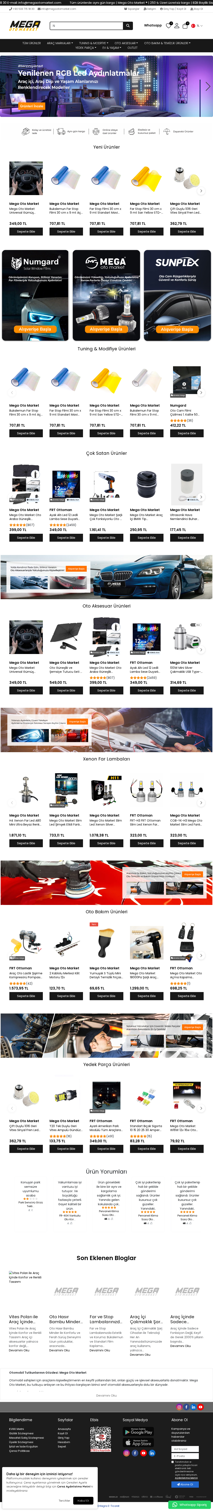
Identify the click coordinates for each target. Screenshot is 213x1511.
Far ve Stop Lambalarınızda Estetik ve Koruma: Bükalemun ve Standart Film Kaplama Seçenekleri (106, 1319)
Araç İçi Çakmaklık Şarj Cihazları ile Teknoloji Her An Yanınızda (146, 1319)
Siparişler (133, 9)
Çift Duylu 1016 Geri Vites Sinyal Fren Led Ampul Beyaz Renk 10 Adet (185, 211)
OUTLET (132, 48)
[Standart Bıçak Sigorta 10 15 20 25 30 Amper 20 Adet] (146, 1095)
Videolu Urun (33, 500)
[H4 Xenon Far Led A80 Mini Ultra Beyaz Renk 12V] (26, 790)
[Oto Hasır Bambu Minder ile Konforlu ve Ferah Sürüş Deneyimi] (66, 1292)
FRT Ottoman (61, 509)
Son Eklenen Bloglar (106, 1258)
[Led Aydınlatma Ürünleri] (106, 86)
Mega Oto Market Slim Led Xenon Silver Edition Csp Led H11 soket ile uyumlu (106, 823)
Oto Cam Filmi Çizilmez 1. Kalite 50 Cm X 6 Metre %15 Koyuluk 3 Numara (184, 413)
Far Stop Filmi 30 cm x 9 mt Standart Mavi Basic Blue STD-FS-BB (105, 211)
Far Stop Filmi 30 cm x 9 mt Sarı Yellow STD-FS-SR (146, 211)
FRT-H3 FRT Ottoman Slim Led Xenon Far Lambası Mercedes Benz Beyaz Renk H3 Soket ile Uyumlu (145, 823)
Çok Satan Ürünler (106, 453)
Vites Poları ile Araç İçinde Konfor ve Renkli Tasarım (25, 1319)
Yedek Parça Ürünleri (106, 1064)
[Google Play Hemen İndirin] (144, 1431)
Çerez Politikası (19, 1451)
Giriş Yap (63, 1438)
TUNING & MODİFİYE (92, 43)
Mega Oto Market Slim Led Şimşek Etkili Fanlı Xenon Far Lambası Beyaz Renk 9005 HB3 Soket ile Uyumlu (66, 823)
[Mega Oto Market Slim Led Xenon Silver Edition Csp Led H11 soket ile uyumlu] (106, 790)
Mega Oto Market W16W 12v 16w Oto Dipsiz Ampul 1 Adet (184, 1128)
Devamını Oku (19, 1350)
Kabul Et (83, 1500)
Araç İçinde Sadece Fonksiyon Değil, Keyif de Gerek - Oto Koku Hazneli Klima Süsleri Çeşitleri (187, 1319)
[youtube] (200, 1407)
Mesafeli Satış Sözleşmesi (26, 1438)
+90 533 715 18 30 (24, 9)
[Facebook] (135, 1452)
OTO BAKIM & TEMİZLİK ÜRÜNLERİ (166, 43)
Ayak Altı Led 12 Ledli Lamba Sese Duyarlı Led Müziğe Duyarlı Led (66, 517)
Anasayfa (64, 1429)
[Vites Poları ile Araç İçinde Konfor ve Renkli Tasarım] (26, 1292)
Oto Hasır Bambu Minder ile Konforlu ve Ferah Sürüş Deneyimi (64, 1319)
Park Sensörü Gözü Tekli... (31, 1204)
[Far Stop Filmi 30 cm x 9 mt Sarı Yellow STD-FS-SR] (146, 178)
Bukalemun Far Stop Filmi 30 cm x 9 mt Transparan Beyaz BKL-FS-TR (146, 413)
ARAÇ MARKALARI (59, 43)
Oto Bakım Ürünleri (106, 912)
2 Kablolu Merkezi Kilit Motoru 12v (65, 975)
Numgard (178, 405)
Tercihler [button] (64, 1500)
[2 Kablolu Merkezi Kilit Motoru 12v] (66, 943)
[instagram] (179, 1407)
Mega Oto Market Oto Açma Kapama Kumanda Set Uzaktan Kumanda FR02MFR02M (186, 975)
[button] (197, 26)
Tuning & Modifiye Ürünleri (106, 349)
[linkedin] (193, 1407)
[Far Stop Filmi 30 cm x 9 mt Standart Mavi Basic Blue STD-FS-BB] (106, 178)
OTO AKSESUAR (125, 43)
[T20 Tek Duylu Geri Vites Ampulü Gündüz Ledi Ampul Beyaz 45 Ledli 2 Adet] (66, 1095)
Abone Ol (186, 1484)
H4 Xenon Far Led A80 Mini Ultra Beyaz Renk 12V (25, 823)
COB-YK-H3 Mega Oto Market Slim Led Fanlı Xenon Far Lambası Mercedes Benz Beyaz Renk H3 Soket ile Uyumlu (186, 823)
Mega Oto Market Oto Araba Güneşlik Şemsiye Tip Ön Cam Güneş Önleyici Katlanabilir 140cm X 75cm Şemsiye (25, 517)
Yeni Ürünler (106, 147)
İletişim (152, 9)
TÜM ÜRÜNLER (31, 43)
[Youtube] (144, 1452)
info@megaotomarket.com (58, 9)
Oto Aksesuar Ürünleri (106, 606)
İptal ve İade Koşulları (23, 1446)
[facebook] (186, 1407)
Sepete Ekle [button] (26, 231)
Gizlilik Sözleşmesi (21, 1433)
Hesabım (64, 1442)
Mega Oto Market (24, 203)
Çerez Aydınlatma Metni (73, 1486)
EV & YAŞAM (111, 48)
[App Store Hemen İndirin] (144, 1442)
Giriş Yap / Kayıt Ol (175, 9)
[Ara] (128, 26)
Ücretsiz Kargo (179, 395)
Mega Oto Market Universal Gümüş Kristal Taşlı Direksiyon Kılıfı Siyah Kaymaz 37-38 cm (25, 211)
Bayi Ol (198, 9)
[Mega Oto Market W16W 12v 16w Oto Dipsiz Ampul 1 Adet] (187, 1095)
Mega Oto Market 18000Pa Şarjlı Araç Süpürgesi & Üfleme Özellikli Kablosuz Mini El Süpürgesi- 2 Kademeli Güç (146, 975)
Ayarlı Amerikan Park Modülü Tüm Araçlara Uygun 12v (105, 1128)
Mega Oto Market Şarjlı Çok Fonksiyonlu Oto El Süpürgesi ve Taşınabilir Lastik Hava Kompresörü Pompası (106, 517)
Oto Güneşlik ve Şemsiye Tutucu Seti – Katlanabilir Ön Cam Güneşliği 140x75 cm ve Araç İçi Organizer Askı (66, 670)
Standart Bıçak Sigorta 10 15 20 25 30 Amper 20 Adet (146, 1128)
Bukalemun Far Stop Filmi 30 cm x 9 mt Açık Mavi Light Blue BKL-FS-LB (66, 211)
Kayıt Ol (63, 1433)
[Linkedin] (152, 1452)
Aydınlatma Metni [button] (186, 1478)
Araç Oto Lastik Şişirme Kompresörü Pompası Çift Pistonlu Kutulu (25, 975)
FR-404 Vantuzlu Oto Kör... (69, 1217)
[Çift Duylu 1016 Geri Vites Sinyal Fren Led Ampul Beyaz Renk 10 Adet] (187, 178)
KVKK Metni (16, 1429)
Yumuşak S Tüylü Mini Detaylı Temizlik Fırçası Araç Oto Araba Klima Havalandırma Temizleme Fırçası (106, 975)
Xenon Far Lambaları (106, 759)
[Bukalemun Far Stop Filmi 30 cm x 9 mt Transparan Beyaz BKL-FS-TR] (146, 380)
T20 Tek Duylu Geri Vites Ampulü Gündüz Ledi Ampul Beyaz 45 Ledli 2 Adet (65, 1128)
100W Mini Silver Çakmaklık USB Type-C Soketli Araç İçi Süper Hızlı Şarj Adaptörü (186, 670)
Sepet (62, 1446)
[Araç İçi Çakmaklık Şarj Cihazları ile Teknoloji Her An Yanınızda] (147, 1292)
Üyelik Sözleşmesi (21, 1442)
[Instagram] (127, 1452)
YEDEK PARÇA (85, 48)
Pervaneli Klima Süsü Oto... (109, 1213)
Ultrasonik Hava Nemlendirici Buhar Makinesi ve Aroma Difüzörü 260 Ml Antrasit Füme (183, 517)
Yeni (94, 924)
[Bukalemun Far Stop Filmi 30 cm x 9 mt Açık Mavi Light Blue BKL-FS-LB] (66, 178)
